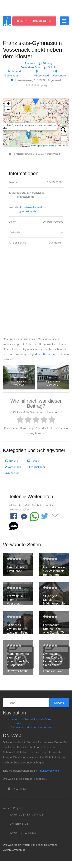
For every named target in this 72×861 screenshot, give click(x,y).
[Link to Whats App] (34, 516)
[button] (13, 526)
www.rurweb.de (23, 832)
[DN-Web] (7, 21)
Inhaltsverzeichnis (49, 770)
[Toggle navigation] (64, 20)
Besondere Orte (30, 67)
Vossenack (14, 466)
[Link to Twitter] (45, 516)
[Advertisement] (36, 298)
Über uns (16, 723)
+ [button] (8, 103)
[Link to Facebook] (13, 516)
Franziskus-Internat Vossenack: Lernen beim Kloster (15, 603)
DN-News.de (19, 823)
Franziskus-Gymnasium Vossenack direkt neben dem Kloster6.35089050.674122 (35, 123)
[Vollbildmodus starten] (64, 138)
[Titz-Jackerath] (35, 99)
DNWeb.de (19, 788)
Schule (51, 67)
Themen (29, 63)
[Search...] (63, 130)
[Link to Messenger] (24, 516)
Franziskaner (37, 466)
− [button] (8, 109)
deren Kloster (43, 354)
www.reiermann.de (14, 849)
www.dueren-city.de (26, 814)
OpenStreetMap (48, 145)
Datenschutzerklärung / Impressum (32, 727)
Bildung (47, 63)
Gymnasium (12, 472)
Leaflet (34, 145)
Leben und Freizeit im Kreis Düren (31, 719)
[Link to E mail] (55, 516)
